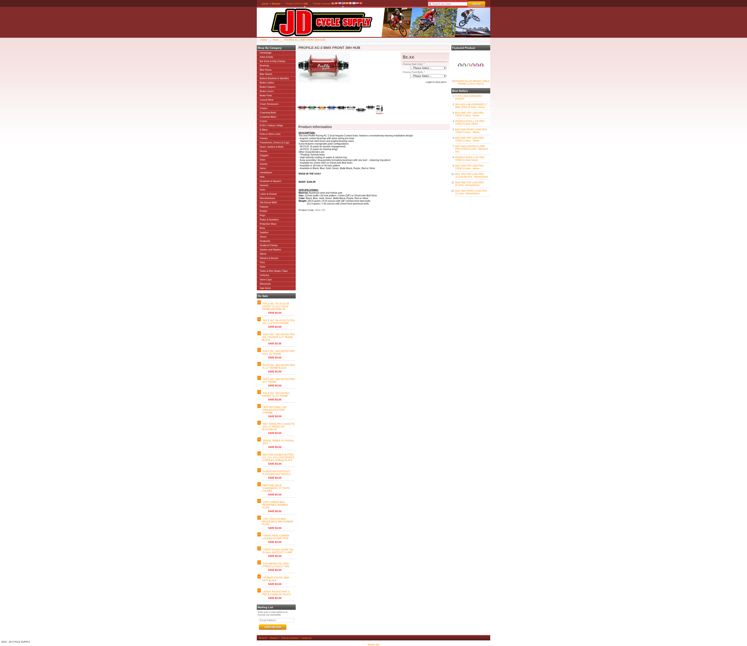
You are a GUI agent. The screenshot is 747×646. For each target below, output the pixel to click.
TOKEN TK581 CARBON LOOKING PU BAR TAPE (275, 537)
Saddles (264, 232)
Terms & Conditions (289, 638)
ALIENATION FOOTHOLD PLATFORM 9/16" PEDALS (276, 473)
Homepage (266, 52)
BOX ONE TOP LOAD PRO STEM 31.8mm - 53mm (469, 139)
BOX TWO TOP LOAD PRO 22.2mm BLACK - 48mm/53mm (471, 175)
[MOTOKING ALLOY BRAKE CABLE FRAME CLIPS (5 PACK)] (470, 77)
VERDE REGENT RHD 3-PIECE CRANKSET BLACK (276, 593)
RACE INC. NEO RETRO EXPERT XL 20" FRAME (275, 394)
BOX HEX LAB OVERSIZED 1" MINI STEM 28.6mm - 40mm (471, 106)
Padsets (264, 206)
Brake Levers (267, 91)
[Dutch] (357, 3)
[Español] (347, 3)
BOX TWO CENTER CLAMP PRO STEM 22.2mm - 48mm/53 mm (471, 149)
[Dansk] (336, 3)
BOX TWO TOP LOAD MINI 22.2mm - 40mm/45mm (469, 184)
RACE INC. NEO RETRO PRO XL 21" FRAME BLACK (278, 366)
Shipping (274, 638)
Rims (262, 228)
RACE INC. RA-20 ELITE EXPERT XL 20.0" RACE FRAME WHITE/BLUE (275, 306)
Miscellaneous (267, 198)
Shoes (263, 236)
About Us (263, 638)
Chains (263, 108)
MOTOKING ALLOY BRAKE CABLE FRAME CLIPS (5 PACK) (470, 82)
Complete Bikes (268, 117)
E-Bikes (264, 129)
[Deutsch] (333, 3)
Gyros (263, 168)
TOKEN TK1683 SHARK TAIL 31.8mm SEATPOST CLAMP (278, 551)
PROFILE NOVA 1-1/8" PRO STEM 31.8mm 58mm (469, 122)
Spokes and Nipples (270, 249)
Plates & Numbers (269, 219)
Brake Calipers (267, 87)
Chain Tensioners (269, 104)
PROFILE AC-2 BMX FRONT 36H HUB (304, 40)
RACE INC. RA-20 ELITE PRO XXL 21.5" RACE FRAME (278, 322)
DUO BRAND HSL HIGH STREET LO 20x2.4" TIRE (275, 565)
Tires (262, 262)
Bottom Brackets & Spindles (274, 78)
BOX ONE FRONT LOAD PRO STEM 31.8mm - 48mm (471, 131)
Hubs (276, 40)
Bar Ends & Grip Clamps (272, 61)
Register (276, 3)
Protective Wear (268, 224)
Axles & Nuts (266, 57)
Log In (265, 3)
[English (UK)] (340, 3)
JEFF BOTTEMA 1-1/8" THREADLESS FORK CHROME (274, 410)
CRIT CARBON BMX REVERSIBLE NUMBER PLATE (275, 505)
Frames (264, 138)
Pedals (263, 211)
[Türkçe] (361, 3)
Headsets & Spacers (270, 181)
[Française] (350, 3)
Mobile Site (374, 644)
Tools (262, 266)
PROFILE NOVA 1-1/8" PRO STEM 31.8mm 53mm (469, 159)
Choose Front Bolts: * (414, 72)
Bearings (264, 65)
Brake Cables (267, 82)
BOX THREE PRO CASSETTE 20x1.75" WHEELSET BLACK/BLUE (278, 427)
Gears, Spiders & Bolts (271, 147)
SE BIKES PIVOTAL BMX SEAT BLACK (275, 579)
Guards (263, 164)
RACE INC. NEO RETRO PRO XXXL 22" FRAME (278, 352)
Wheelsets (265, 284)
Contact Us (306, 638)
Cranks (263, 121)
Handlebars (266, 172)
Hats (262, 177)
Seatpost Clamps (269, 245)
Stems (263, 254)
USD (305, 3)
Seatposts (265, 241)
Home (264, 40)
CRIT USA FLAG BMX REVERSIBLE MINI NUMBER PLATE (277, 522)
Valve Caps (266, 279)
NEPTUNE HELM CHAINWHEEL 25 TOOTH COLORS (276, 488)
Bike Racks (266, 69)
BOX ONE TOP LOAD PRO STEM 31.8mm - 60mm (469, 114)
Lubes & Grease (268, 194)
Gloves (263, 151)
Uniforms (264, 275)
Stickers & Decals (269, 258)
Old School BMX (268, 202)
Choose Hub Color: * (414, 64)
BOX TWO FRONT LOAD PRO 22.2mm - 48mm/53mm (471, 192)
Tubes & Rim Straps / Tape (274, 271)
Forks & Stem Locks (270, 134)
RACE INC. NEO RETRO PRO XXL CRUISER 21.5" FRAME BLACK (278, 337)
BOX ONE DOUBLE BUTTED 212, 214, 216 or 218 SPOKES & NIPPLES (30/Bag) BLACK (278, 457)
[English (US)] (343, 3)
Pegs (262, 215)
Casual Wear (267, 99)
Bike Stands (266, 74)
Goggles (264, 155)
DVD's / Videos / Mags (271, 125)
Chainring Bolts (268, 112)
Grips (262, 159)
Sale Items (265, 288)
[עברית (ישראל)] (354, 3)
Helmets (264, 185)
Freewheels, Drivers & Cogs (274, 142)
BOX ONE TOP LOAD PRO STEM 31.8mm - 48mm (469, 167)
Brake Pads (266, 95)
